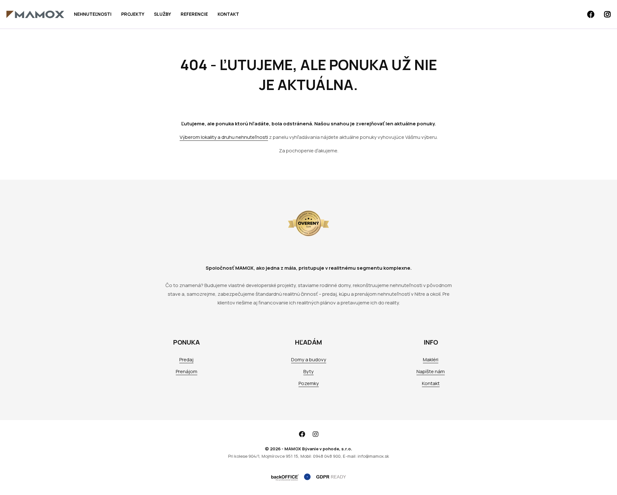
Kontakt (228, 14)
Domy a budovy (308, 359)
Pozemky (309, 383)
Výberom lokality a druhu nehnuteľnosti (224, 137)
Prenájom (186, 371)
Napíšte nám (430, 371)
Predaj (186, 359)
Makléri (430, 359)
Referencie (194, 14)
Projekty (132, 14)
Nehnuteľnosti (93, 14)
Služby (162, 14)
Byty (308, 371)
